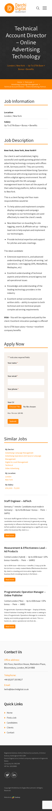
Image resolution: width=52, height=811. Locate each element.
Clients (10, 727)
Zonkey (17, 797)
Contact (10, 732)
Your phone (13, 389)
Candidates (12, 722)
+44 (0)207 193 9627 (13, 679)
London (8, 476)
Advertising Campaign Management (19, 453)
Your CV (11, 402)
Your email (13, 376)
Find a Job (11, 717)
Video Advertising (12, 468)
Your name (13, 363)
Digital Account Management (16, 462)
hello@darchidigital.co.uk (16, 689)
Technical (9, 465)
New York (9, 479)
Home (9, 712)
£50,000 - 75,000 (12, 488)
